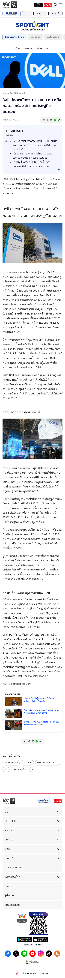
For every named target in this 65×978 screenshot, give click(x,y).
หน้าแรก (18, 48)
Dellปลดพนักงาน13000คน (47, 762)
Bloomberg (32, 272)
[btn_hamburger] (61, 5)
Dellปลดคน (27, 762)
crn (28, 468)
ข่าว (27, 13)
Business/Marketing (14, 37)
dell (6, 769)
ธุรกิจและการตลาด (42, 48)
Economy (35, 37)
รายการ (40, 13)
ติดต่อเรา (45, 973)
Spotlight (28, 48)
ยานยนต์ (55, 13)
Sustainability (53, 37)
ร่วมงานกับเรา (29, 973)
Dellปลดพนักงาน (11, 762)
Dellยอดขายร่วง (19, 769)
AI (32, 769)
